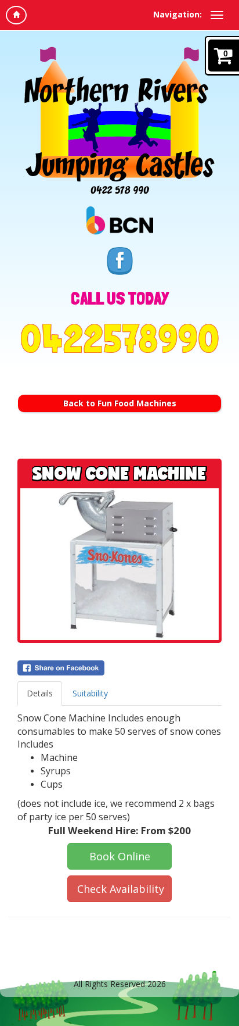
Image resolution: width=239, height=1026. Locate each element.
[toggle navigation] (217, 15)
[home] (16, 15)
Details (40, 693)
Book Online (119, 856)
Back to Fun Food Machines (119, 403)
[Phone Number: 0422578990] (119, 338)
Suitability (90, 693)
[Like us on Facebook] (120, 259)
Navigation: (177, 14)
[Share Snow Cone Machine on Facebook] (119, 667)
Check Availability (120, 889)
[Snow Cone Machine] (119, 564)
